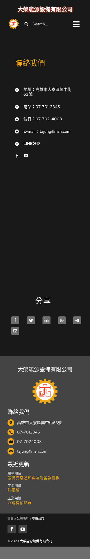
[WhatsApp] (62, 320)
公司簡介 (23, 518)
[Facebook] (15, 320)
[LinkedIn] (46, 320)
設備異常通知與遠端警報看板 (34, 477)
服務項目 (15, 473)
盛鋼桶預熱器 (20, 502)
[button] (45, 92)
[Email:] (15, 331)
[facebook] (17, 156)
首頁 (11, 518)
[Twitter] (31, 320)
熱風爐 (14, 490)
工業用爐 (15, 485)
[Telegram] (77, 320)
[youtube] (26, 156)
